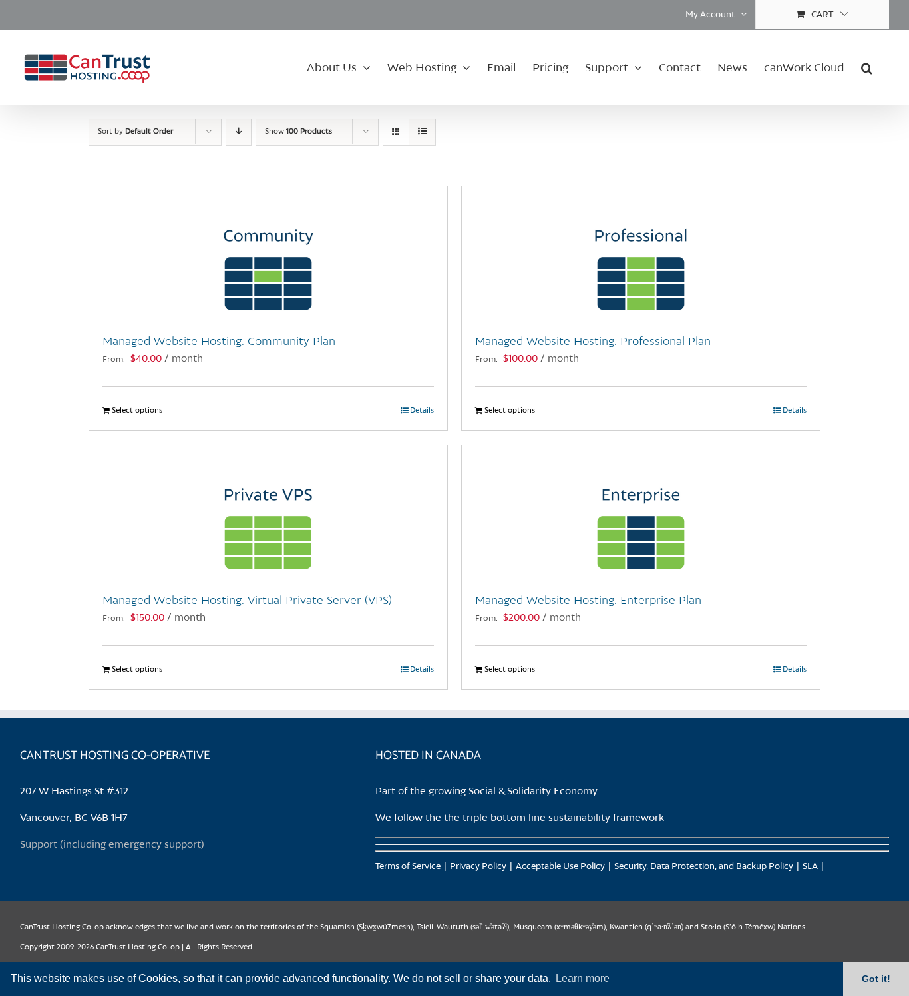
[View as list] (422, 132)
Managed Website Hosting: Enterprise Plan (588, 600)
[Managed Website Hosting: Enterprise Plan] (641, 512)
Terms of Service (408, 866)
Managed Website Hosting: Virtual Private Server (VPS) (247, 600)
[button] (866, 67)
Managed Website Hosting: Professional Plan (593, 341)
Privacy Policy (478, 866)
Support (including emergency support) (112, 845)
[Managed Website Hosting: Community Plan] (268, 253)
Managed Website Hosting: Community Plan (218, 341)
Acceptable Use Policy (560, 866)
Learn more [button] (583, 978)
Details (422, 410)
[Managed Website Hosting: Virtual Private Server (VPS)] (268, 512)
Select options (137, 410)
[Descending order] (239, 132)
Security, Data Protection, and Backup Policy (703, 866)
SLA (810, 866)
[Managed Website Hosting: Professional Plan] (641, 253)
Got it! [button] (876, 978)
